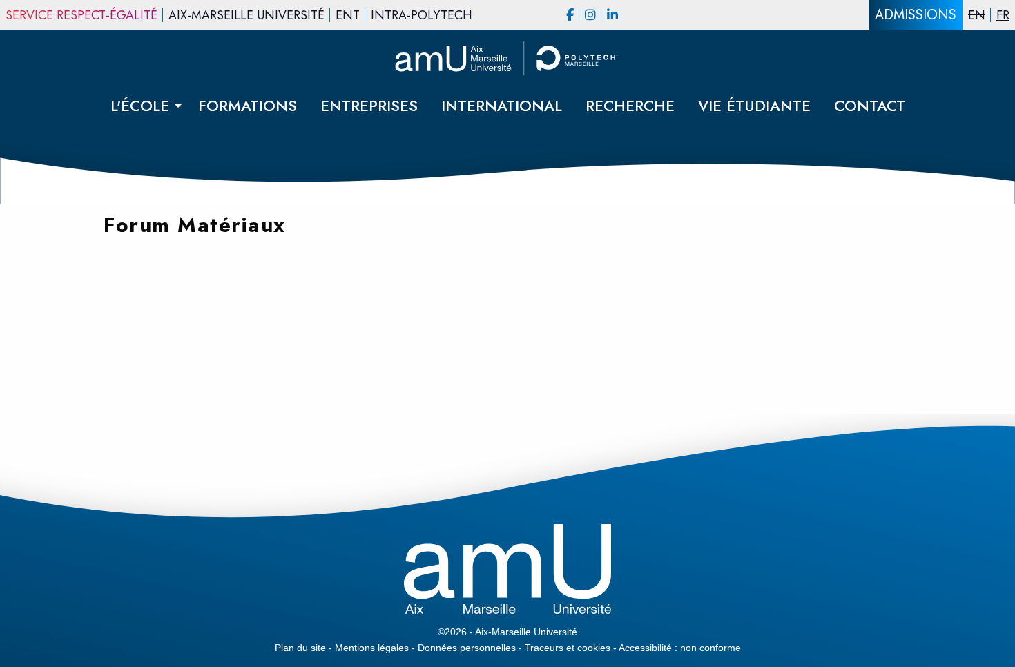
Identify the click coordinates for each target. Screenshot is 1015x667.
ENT (348, 15)
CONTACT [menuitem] (869, 106)
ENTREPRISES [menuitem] (369, 106)
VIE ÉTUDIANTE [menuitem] (754, 106)
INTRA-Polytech (421, 15)
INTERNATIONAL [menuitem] (501, 106)
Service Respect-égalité (81, 15)
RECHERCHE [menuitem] (630, 106)
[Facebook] (570, 15)
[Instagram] (590, 15)
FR (1002, 15)
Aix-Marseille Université (246, 15)
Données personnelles (467, 647)
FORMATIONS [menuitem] (247, 106)
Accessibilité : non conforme (680, 647)
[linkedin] (612, 15)
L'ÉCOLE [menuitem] (139, 106)
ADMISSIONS (915, 15)
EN (976, 15)
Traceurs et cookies (567, 647)
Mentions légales (372, 647)
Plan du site (300, 647)
